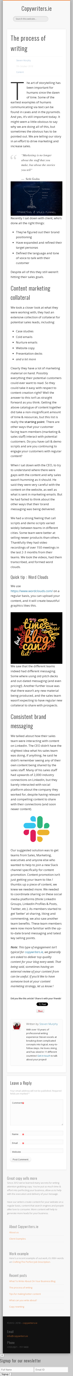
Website (16, 1151)
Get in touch (43, 1055)
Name (18, 1134)
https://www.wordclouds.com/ (32, 591)
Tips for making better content (25, 1293)
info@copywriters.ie (17, 1336)
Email (18, 1143)
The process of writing (20, 1287)
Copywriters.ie (36, 8)
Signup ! (5, 1374)
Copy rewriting (16, 1306)
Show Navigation (57, 32)
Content (20, 72)
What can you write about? (23, 1300)
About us (14, 1232)
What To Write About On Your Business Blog (32, 1281)
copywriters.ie (30, 1323)
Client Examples (17, 1238)
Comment (18, 1103)
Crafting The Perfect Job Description (31, 1261)
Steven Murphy (23, 60)
